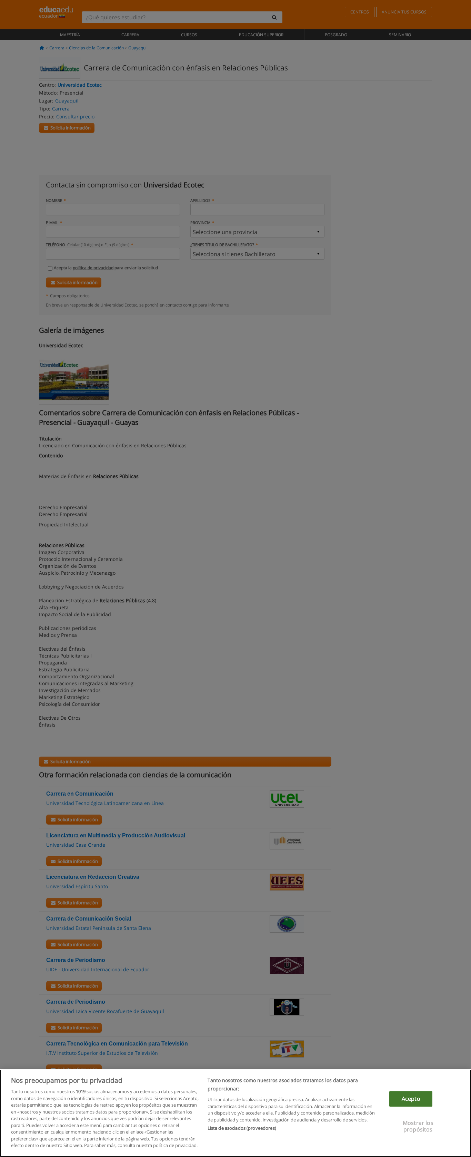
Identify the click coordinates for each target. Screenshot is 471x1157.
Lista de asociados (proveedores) (242, 1128)
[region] (235, 1113)
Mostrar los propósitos (418, 1126)
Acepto (411, 1098)
